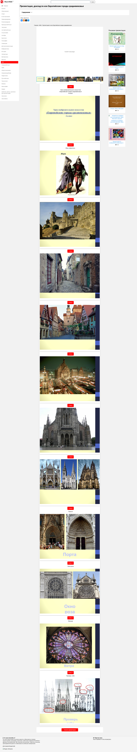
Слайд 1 (70, 86)
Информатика (5, 49)
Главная (6, 6)
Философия (5, 86)
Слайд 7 (70, 405)
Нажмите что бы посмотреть (103, 739)
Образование (5, 11)
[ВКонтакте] (22, 20)
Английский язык (6, 30)
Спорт (3, 14)
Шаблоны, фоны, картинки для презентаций (8, 92)
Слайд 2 (70, 145)
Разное (3, 8)
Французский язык (6, 24)
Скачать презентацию (70, 730)
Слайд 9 (70, 508)
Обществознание (6, 70)
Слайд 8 (70, 457)
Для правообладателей (9, 746)
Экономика (5, 98)
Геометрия (4, 43)
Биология (4, 38)
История (4, 51)
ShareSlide (9, 1)
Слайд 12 (70, 672)
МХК (3, 62)
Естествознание (6, 16)
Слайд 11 (70, 618)
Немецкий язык (6, 65)
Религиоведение (6, 22)
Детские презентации (7, 46)
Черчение (4, 27)
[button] (101, 28)
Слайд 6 (70, 354)
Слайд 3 (70, 199)
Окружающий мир (6, 73)
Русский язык (5, 78)
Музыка (4, 59)
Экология (4, 96)
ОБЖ (3, 67)
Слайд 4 (70, 251)
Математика (5, 57)
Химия (3, 89)
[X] (26, 20)
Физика (4, 83)
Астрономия (5, 32)
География (4, 40)
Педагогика (5, 75)
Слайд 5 (70, 302)
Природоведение (6, 19)
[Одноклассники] (24, 20)
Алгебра (4, 35)
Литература (5, 54)
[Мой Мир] (28, 20)
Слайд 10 (70, 563)
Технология (5, 81)
